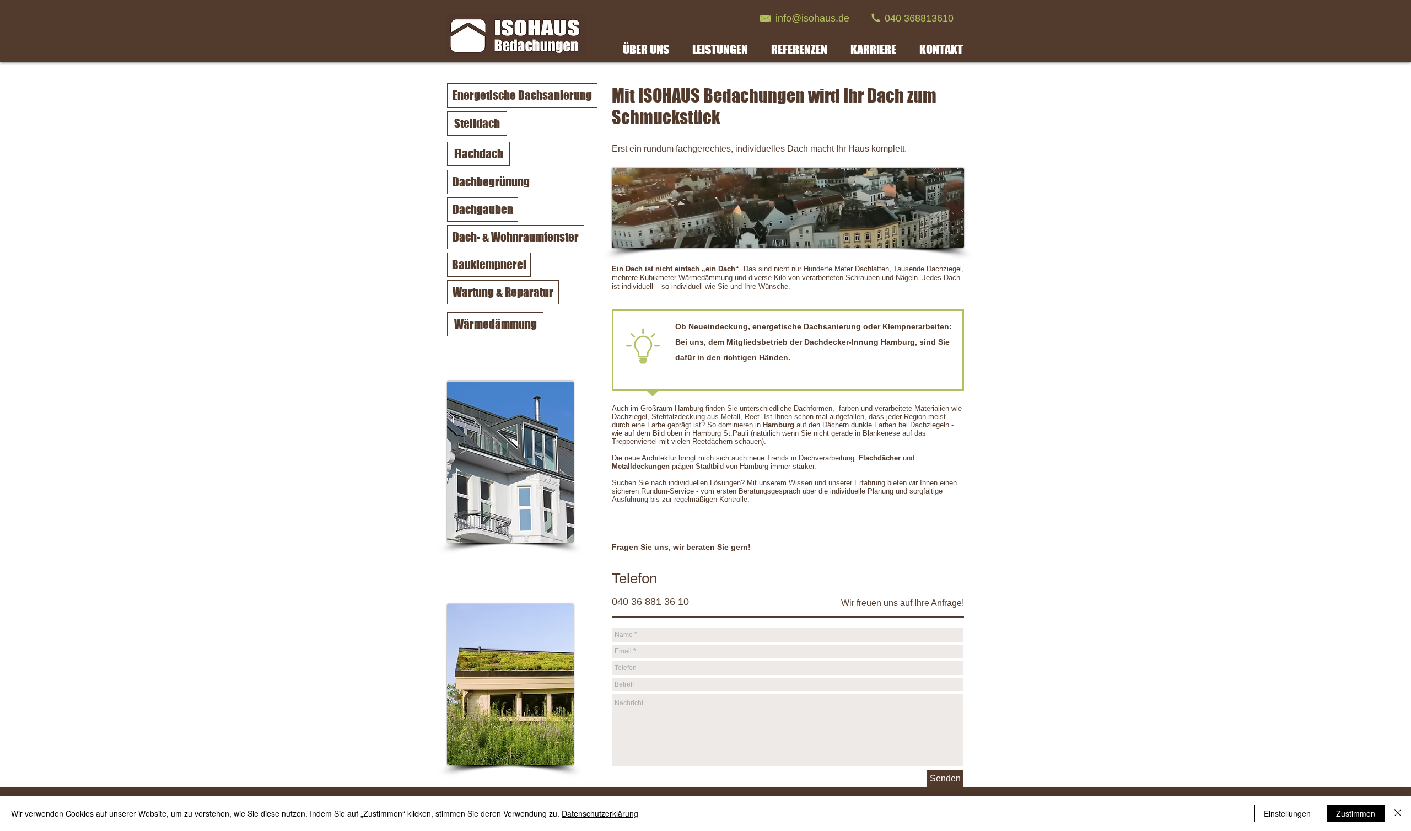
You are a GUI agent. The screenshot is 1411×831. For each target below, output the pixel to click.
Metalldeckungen (641, 466)
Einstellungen (1287, 813)
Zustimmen (1355, 813)
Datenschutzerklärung (600, 813)
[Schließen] (1397, 813)
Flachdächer (880, 458)
